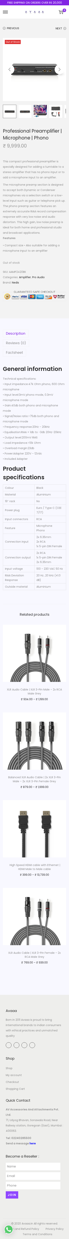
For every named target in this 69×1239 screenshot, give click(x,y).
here (33, 1143)
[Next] (59, 69)
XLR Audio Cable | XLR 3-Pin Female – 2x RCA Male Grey (34, 955)
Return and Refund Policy (22, 1229)
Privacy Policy (55, 1229)
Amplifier (25, 277)
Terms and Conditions (37, 1234)
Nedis (15, 282)
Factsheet (14, 352)
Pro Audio (38, 277)
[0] (61, 12)
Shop (9, 1068)
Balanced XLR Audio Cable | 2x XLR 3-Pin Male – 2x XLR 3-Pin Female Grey (34, 779)
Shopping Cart (15, 1089)
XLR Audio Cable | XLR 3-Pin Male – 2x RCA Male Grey (34, 691)
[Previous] (9, 69)
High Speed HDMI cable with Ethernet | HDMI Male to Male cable (34, 867)
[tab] (34, 333)
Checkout (12, 1082)
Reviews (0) (16, 343)
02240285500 (21, 1138)
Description (15, 333)
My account (14, 1075)
